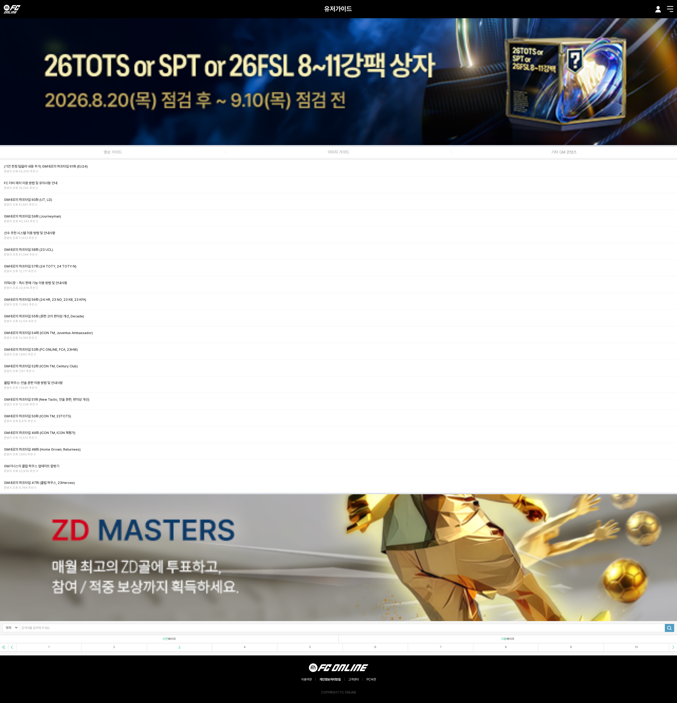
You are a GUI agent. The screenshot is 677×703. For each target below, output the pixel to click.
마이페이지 (658, 9)
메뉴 (670, 9)
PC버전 (371, 679)
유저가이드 (338, 9)
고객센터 (353, 679)
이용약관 (306, 679)
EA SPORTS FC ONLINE (12, 9)
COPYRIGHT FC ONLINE (338, 692)
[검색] (669, 628)
